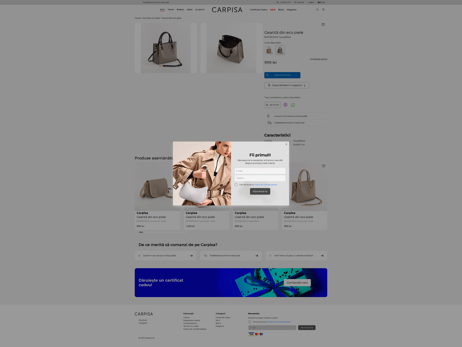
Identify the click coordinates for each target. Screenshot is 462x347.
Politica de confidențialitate (265, 185)
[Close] (286, 144)
